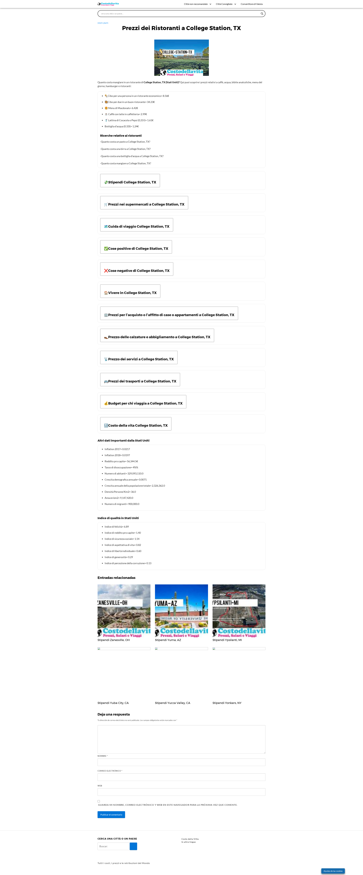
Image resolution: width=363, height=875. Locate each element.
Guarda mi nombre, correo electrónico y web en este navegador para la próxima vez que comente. (168, 804)
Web (100, 786)
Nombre (103, 756)
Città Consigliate (224, 4)
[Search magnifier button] (262, 14)
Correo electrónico (110, 771)
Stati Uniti (103, 23)
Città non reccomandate (196, 4)
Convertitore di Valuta (252, 4)
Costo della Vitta (190, 839)
